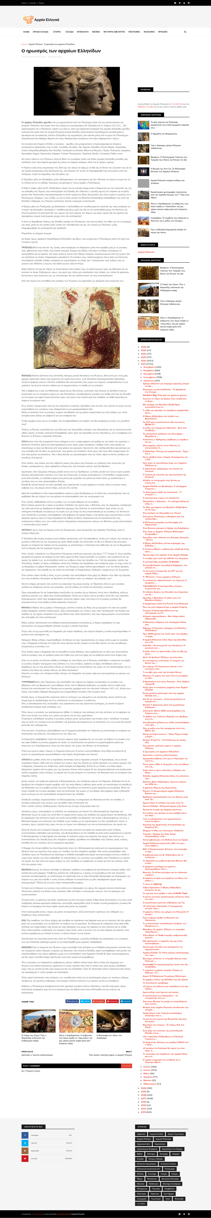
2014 (144, 1108)
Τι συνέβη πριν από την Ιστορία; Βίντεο (162, 672)
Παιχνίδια (156, 1189)
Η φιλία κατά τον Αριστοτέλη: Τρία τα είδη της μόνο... (165, 652)
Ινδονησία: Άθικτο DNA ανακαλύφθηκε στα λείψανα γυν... (164, 711)
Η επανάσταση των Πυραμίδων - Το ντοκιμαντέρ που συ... (160, 996)
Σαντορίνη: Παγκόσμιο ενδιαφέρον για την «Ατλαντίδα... (163, 517)
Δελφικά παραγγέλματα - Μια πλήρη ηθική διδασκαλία (164, 617)
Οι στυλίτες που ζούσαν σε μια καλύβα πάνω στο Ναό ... (165, 814)
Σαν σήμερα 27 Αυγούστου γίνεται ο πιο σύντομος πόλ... (162, 667)
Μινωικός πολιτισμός (170, 1179)
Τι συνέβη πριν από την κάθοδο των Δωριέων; (165, 558)
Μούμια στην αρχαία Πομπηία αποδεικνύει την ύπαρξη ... (165, 1008)
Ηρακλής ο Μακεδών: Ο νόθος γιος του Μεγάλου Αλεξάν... (162, 599)
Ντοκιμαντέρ (142, 1189)
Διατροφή (164, 1154)
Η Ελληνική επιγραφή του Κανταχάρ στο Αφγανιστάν (162, 523)
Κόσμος (175, 1174)
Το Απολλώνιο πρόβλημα (155, 983)
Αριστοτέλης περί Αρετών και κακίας (161, 992)
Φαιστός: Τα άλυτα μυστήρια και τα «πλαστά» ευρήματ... (165, 873)
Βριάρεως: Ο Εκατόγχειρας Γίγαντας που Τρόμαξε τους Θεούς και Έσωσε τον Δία (169, 158)
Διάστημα (151, 1154)
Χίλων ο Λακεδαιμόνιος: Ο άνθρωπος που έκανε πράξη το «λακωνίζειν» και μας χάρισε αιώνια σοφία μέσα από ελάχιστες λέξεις (75, 1039)
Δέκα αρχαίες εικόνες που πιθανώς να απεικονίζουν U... (161, 446)
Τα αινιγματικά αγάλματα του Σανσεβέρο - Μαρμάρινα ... (163, 434)
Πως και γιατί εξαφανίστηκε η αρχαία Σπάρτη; (165, 607)
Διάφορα (175, 1154)
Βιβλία (139, 1154)
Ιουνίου (147, 1070)
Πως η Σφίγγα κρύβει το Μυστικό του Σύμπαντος (161, 918)
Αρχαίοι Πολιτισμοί (163, 1139)
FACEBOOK (34, 1135)
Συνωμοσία (141, 1199)
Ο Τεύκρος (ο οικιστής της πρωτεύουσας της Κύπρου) (164, 475)
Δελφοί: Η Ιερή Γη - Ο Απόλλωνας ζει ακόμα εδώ (164, 741)
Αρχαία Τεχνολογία (176, 1134)
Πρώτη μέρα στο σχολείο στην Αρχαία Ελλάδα (165, 555)
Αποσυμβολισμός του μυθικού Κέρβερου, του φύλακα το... (165, 566)
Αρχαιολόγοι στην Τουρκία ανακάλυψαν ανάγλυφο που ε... (162, 1014)
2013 (143, 1112)
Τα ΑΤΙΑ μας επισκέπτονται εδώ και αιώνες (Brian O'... (164, 423)
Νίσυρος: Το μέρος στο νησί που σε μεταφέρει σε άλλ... (165, 676)
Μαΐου (146, 1073)
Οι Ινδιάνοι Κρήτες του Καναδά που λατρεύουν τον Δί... (165, 593)
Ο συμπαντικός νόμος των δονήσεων (161, 498)
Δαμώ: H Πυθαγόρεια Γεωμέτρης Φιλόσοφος (164, 976)
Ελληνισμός (170, 1169)
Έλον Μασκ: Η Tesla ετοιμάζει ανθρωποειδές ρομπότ (165, 936)
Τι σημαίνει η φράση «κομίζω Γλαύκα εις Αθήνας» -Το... (162, 971)
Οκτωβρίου (149, 373)
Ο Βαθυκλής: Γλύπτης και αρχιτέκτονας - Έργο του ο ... (165, 452)
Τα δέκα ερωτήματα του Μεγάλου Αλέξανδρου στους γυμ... (165, 508)
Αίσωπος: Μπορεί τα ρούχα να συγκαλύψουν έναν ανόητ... (165, 1002)
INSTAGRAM (35, 1151)
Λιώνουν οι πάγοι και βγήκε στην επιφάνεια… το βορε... (165, 399)
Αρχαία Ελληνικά (146, 252)
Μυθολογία (153, 1184)
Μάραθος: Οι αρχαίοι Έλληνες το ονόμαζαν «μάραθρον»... (164, 930)
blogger (126, 1066)
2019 (144, 1091)
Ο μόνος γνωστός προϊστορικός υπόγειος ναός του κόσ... (166, 897)
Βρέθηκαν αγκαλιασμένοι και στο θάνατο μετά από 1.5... (165, 798)
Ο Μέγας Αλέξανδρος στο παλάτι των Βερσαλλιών (161, 417)
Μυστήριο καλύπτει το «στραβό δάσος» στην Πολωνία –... (165, 959)
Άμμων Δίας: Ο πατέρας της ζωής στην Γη (163, 803)
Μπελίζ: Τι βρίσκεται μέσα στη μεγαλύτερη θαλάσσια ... (163, 706)
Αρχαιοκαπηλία (143, 1144)
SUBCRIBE (68, 1158)
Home (24, 3)
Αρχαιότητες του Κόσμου (172, 1149)
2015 (143, 1105)
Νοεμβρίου (149, 370)
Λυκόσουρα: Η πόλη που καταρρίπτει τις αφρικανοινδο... (163, 948)
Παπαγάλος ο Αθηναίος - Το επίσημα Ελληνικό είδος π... (166, 502)
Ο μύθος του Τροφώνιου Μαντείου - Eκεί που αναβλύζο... (165, 429)
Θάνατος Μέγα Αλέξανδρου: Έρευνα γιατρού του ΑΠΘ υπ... (164, 783)
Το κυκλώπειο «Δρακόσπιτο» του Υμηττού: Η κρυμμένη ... (165, 581)
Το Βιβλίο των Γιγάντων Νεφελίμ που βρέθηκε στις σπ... (165, 717)
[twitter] (180, 3)
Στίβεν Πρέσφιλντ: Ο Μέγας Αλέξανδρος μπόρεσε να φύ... (162, 888)
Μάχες (140, 1179)
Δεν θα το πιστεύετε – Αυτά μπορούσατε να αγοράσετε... (164, 700)
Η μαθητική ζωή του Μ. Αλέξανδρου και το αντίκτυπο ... (163, 856)
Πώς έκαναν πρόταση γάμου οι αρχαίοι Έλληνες (162, 746)
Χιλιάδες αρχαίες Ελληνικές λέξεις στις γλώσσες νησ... (166, 777)
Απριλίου (148, 1077)
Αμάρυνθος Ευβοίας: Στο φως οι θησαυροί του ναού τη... (165, 759)
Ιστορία (164, 1174)
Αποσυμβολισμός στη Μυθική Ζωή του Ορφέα (165, 839)
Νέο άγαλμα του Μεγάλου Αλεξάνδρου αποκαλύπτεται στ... (161, 405)
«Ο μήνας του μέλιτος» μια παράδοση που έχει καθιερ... (165, 987)
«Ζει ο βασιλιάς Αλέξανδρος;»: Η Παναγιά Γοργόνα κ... (163, 1037)
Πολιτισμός (141, 1194)
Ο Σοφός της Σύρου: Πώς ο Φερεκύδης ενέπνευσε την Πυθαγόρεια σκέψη (34, 1038)
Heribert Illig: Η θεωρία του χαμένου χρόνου (165, 395)
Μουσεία (140, 1184)
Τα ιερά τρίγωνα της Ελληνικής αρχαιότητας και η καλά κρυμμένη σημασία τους (170, 125)
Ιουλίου (147, 1066)
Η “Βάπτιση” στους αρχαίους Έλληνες (161, 577)
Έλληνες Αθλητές (155, 1159)
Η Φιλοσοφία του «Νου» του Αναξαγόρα (109, 1036)
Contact (32, 3)
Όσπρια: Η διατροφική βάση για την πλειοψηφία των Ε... (160, 611)
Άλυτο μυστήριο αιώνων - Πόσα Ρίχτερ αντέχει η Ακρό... (165, 735)
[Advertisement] (163, 63)
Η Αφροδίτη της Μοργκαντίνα (164, 133)
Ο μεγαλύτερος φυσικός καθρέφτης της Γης (164, 902)
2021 (143, 364)
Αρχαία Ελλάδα (156, 1134)
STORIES (141, 1203)
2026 (144, 347)
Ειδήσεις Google (145, 106)
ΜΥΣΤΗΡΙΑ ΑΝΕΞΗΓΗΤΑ (114, 32)
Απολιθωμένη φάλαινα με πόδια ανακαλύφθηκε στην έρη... (166, 723)
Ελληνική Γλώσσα (168, 1164)
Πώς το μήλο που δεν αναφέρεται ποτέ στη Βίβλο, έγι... (164, 729)
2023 (144, 357)
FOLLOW (69, 1143)
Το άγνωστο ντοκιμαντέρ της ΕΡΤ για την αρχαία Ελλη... (163, 572)
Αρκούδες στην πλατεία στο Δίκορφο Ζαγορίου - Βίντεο (166, 538)
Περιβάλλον (169, 1189)
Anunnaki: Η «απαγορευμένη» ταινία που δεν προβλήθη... (165, 965)
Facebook (177, 104)
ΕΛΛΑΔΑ (69, 32)
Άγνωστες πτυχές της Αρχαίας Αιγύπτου (162, 809)
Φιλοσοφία (179, 1199)
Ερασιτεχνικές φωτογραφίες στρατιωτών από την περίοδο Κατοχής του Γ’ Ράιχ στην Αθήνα (170, 195)
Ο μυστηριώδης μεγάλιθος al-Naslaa (161, 561)
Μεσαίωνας (152, 1179)
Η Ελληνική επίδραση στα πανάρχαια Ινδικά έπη (164, 623)
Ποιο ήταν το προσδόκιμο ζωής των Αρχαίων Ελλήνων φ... (165, 464)
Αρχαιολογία (160, 1144)
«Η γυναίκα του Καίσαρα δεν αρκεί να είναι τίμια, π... (164, 1049)
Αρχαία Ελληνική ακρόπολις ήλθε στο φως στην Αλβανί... (164, 844)
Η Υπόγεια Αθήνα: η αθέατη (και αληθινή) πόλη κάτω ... (166, 550)
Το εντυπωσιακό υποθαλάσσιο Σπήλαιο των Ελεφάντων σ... (164, 924)
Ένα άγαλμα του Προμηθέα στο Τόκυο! (162, 513)
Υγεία (167, 1199)
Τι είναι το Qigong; (152, 884)
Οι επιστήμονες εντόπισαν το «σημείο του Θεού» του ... (163, 661)
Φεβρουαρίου (150, 1084)
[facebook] (175, 3)
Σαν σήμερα (169, 1194)
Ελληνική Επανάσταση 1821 (148, 1169)
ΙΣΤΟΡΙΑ (57, 32)
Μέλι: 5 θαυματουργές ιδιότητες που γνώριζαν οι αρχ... (165, 850)
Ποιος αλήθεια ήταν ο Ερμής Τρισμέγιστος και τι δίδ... (165, 458)
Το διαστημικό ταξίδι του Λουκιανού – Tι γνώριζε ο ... (162, 493)
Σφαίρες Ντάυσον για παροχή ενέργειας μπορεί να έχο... (166, 384)
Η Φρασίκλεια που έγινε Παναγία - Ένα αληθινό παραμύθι (166, 682)
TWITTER (34, 1143)
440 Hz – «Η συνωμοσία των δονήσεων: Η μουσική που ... (164, 646)
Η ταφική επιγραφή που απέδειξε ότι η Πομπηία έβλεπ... (161, 1061)
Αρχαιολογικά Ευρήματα (147, 1149)
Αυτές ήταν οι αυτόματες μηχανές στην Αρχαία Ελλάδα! (165, 688)
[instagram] (188, 3)
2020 (144, 1088)
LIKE (70, 1135)
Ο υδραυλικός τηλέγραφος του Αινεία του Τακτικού (163, 469)
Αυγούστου (149, 380)
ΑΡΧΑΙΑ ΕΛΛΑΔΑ (40, 32)
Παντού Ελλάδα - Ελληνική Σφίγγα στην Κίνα (165, 806)
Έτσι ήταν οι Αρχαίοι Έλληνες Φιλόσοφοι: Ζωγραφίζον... (163, 532)
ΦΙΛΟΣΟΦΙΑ (149, 32)
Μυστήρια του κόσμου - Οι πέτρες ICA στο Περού (163, 1026)
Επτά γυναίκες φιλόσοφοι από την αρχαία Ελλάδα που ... (163, 694)
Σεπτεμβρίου (149, 377)
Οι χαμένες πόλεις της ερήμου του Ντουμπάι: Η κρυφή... (165, 913)
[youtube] (184, 3)
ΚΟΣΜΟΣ (96, 32)
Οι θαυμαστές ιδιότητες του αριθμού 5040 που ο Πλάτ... (165, 1043)
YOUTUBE (34, 1158)
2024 (144, 353)
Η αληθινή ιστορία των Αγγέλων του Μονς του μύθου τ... (165, 879)
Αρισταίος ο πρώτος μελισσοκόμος (160, 755)
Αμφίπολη (141, 1134)
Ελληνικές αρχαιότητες (146, 1164)
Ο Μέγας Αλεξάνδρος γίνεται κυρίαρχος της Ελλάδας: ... (164, 544)
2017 (144, 1098)
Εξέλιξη (140, 1174)
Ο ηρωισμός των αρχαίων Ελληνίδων (161, 751)
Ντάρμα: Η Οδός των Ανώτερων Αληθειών (163, 830)
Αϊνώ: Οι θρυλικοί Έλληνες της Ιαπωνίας (162, 657)
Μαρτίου (147, 1080)
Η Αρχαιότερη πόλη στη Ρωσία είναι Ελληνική (165, 603)
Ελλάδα (140, 1159)
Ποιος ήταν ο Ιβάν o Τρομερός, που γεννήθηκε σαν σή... (166, 765)
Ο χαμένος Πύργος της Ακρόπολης (160, 787)
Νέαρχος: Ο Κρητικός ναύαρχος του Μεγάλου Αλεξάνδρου (164, 629)
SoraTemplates (37, 1214)
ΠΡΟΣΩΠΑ (162, 32)
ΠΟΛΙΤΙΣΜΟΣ (134, 32)
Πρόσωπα (155, 1194)
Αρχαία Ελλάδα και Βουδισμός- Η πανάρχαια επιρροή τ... (165, 487)
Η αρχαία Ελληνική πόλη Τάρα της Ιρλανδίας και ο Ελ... (164, 640)
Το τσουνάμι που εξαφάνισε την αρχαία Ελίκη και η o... (165, 1055)
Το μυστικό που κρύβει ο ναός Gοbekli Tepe (165, 893)
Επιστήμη (152, 1174)
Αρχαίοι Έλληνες (36, 44)
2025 (144, 350)
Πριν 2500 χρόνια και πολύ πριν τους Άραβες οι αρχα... (165, 635)
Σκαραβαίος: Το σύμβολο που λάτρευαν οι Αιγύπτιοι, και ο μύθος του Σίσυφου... (169, 219)
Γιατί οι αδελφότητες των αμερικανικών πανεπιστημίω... (162, 820)
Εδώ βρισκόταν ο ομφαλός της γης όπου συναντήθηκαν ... (163, 942)
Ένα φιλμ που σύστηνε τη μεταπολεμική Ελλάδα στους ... (163, 1031)
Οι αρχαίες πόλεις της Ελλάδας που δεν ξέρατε (165, 979)
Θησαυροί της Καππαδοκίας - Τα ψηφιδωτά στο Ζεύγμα (164, 390)
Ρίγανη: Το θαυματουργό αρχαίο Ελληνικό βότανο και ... (163, 792)
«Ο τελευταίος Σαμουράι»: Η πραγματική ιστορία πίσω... (162, 907)
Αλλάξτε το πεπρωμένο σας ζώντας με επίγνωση (161, 481)
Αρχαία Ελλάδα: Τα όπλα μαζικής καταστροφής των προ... (166, 953)
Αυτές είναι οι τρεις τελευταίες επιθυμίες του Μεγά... (164, 771)
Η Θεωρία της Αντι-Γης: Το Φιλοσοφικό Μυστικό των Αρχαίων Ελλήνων (168, 170)
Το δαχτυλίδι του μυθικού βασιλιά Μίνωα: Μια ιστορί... (165, 861)
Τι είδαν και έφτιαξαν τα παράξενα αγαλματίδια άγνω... (165, 411)
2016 (144, 1102)
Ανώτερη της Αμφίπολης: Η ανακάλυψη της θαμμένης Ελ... (164, 825)
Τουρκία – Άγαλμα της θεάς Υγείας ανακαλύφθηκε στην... (159, 835)
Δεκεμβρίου (149, 367)
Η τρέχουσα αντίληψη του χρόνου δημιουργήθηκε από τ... (159, 867)
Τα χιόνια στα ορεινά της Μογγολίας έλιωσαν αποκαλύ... (165, 1020)
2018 (144, 1095)
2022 (144, 360)
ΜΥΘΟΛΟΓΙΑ (83, 32)
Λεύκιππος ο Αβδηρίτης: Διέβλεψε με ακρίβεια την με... (165, 440)
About (41, 3)
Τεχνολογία (156, 1199)
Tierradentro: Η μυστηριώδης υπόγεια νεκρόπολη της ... (162, 587)
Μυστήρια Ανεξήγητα (171, 1184)
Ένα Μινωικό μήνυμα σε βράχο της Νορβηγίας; (166, 528)
